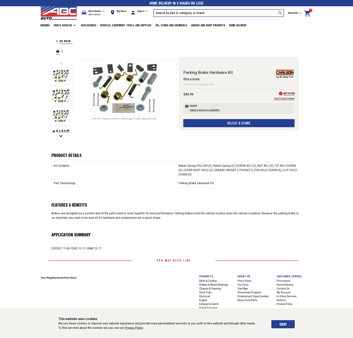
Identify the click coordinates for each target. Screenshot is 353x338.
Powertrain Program (249, 292)
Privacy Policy (285, 304)
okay (283, 324)
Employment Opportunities (253, 296)
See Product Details (284, 98)
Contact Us (283, 288)
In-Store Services (287, 296)
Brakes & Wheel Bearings (213, 284)
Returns (281, 300)
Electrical (204, 296)
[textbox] (215, 13)
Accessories (88, 25)
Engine (203, 300)
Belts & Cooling (208, 280)
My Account (283, 292)
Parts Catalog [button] (65, 25)
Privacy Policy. (134, 328)
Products (206, 276)
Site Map (243, 288)
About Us (244, 276)
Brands (45, 25)
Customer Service (289, 276)
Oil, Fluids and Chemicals (171, 25)
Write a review (191, 78)
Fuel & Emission (208, 307)
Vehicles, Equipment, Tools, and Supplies (125, 25)
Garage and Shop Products (208, 25)
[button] (93, 13)
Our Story (243, 284)
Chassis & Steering (210, 288)
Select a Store (239, 123)
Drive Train (205, 292)
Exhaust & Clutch (209, 304)
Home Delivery (237, 25)
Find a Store (244, 280)
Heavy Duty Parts (247, 300)
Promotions (283, 280)
